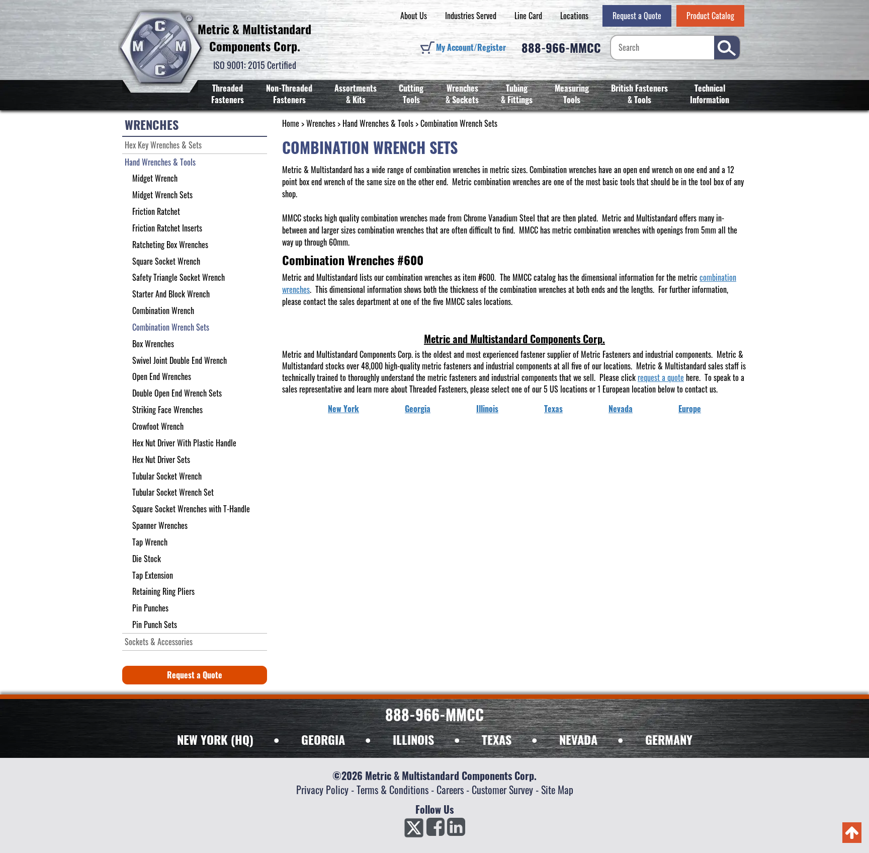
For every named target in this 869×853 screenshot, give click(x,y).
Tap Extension (152, 575)
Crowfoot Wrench (158, 426)
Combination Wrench (163, 310)
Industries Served (470, 16)
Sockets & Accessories (159, 642)
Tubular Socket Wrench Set (173, 492)
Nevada (621, 409)
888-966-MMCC (561, 47)
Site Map (557, 789)
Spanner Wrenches (160, 525)
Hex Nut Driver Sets (161, 459)
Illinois (487, 409)
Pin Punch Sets (154, 624)
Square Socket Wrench (166, 261)
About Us (413, 16)
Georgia (417, 409)
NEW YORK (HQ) (215, 739)
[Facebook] (435, 829)
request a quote (661, 377)
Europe (689, 409)
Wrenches (320, 123)
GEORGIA (323, 739)
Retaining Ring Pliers (163, 591)
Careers (450, 789)
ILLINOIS (413, 739)
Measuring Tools (572, 94)
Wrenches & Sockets (462, 94)
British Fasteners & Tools (639, 94)
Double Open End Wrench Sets (177, 393)
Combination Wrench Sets (170, 327)
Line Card (528, 16)
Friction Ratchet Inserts (167, 228)
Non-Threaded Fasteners (289, 94)
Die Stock (146, 559)
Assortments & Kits (355, 94)
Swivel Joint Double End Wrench (179, 360)
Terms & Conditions (392, 789)
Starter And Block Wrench (171, 294)
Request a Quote (637, 16)
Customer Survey (502, 789)
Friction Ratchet (156, 211)
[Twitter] (414, 829)
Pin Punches (150, 608)
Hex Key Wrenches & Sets (163, 145)
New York (343, 409)
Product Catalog (710, 16)
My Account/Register (471, 47)
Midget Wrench (155, 178)
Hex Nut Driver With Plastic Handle (184, 443)
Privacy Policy (322, 789)
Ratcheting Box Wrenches (170, 245)
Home (290, 123)
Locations (574, 16)
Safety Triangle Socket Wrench (178, 277)
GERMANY (668, 739)
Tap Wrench (149, 542)
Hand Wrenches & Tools (377, 123)
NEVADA (578, 739)
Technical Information (709, 94)
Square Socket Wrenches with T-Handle (191, 509)
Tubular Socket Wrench (167, 476)
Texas (553, 409)
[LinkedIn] (456, 829)
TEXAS (496, 739)
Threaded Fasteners (227, 94)
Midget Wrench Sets (162, 195)
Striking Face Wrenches (167, 410)
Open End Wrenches (161, 376)
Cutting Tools (411, 94)
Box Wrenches (153, 344)
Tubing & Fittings (517, 94)
